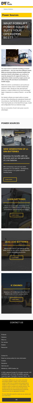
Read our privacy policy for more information (13, 358)
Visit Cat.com (5, 366)
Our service (4, 342)
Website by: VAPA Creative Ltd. (10, 368)
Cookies (3, 360)
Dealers (3, 344)
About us (3, 339)
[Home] (6, 3)
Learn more (9, 179)
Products (3, 334)
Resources (4, 347)
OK (16, 399)
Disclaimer (4, 363)
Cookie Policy (7, 395)
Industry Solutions (8, 9)
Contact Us (4, 355)
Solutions (3, 337)
